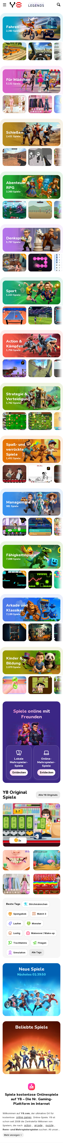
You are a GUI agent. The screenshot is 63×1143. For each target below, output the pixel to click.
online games (23, 1117)
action (27, 1125)
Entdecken (19, 772)
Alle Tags (36, 952)
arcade (38, 1125)
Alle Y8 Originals (48, 794)
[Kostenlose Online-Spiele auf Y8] (16, 4)
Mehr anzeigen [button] (12, 1134)
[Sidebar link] (4, 4)
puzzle (50, 1125)
